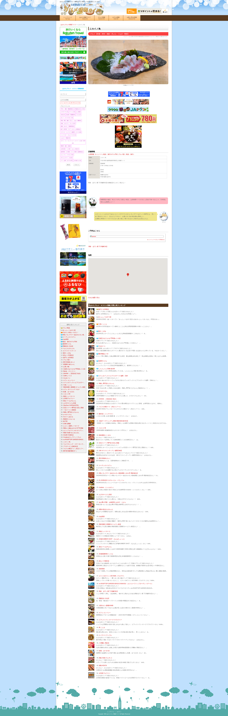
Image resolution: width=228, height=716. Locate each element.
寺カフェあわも (68, 416)
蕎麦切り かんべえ (69, 419)
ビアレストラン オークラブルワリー (110, 620)
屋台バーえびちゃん (105, 547)
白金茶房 (102, 516)
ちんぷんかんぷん (69, 348)
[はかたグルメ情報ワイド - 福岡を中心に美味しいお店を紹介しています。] (82, 7)
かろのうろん (103, 391)
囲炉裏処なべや (103, 354)
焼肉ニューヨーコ (104, 531)
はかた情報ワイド (85, 18)
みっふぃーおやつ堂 (104, 317)
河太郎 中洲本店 (68, 435)
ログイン (119, 711)
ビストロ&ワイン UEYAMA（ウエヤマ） (112, 576)
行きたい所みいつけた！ (70, 332)
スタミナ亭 (102, 428)
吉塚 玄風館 (67, 423)
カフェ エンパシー (105, 612)
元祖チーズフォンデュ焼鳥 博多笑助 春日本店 (113, 421)
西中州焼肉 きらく (105, 458)
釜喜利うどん (102, 361)
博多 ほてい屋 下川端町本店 (97, 246)
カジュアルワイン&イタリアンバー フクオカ (77, 430)
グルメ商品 (66, 328)
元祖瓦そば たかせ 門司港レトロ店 (109, 338)
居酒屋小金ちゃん (69, 364)
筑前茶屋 (102, 569)
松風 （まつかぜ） (105, 650)
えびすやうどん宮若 (105, 494)
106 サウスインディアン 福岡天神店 (110, 450)
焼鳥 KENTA (103, 665)
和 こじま (102, 627)
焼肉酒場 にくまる (105, 435)
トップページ (67, 18)
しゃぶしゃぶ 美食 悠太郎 (106, 368)
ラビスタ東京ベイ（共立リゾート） (110, 406)
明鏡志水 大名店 (104, 598)
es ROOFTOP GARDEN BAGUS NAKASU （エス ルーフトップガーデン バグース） (126, 583)
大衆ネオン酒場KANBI (106, 605)
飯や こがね (102, 331)
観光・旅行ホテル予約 (70, 341)
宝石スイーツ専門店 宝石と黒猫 (109, 443)
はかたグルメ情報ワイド (113, 714)
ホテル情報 (116, 18)
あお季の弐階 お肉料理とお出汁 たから (112, 502)
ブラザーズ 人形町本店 (70, 446)
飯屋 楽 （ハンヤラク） (106, 414)
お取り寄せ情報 (132, 18)
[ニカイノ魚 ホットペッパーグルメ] (126, 236)
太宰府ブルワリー (104, 673)
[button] (128, 274)
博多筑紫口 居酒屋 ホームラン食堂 (110, 524)
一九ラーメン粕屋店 (69, 410)
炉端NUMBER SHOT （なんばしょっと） (112, 539)
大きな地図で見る (94, 297)
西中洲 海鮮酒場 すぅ (70, 451)
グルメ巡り (121, 154)
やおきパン (102, 346)
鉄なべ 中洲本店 (104, 561)
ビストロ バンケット (69, 350)
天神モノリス (67, 375)
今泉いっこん (102, 324)
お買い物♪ (66, 366)
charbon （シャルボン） (106, 487)
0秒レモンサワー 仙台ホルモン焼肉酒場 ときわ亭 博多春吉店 (118, 473)
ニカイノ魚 (66, 442)
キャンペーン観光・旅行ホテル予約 (106, 154)
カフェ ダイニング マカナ (71, 389)
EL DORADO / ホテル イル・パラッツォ (111, 480)
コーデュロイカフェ (105, 465)
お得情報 (91, 154)
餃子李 (65, 421)
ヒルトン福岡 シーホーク (71, 426)
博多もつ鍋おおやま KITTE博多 (73, 428)
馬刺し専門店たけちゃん (106, 383)
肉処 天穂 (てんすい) (105, 658)
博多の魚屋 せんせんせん (71, 432)
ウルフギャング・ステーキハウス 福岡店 (76, 444)
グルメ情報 (101, 18)
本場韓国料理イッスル (106, 554)
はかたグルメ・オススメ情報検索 (73, 88)
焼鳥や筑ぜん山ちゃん (106, 509)
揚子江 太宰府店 (103, 309)
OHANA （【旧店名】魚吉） (108, 399)
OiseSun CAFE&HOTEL (71, 405)
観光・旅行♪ (130, 154)
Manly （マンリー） (69, 371)
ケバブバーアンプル (105, 635)
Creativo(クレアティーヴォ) (72, 437)
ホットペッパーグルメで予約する (155, 239)
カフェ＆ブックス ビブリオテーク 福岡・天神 (113, 376)
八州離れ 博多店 (104, 643)
